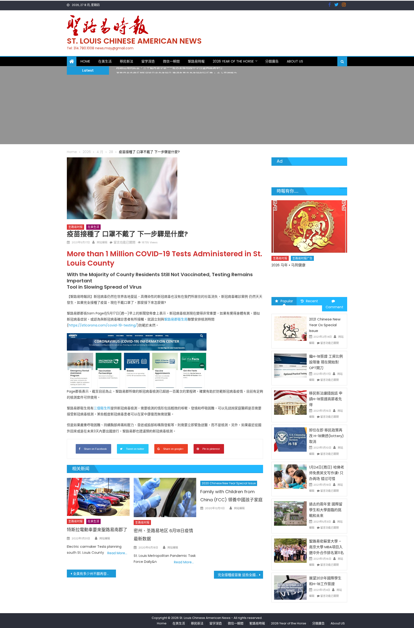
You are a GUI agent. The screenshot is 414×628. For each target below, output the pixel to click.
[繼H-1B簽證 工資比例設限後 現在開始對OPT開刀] (290, 365)
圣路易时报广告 (303, 267)
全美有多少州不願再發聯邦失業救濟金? (94, 573)
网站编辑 (102, 242)
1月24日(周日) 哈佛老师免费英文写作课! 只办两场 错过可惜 (326, 473)
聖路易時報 (196, 61)
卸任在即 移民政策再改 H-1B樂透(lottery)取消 (326, 436)
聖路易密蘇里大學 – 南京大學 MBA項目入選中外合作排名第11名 (326, 547)
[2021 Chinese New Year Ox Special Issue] (290, 328)
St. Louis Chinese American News (134, 40)
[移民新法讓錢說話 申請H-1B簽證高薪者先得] (290, 402)
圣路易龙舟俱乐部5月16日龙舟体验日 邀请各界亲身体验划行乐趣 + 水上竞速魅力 (176, 70)
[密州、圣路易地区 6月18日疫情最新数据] (165, 497)
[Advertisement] (207, 110)
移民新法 (126, 61)
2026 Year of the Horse (233, 61)
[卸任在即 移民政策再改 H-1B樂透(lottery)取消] (290, 439)
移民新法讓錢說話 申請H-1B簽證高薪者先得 (325, 399)
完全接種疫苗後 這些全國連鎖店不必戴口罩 (240, 574)
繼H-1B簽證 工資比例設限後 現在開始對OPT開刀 (326, 362)
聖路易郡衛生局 (176, 319)
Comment (334, 307)
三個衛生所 (102, 408)
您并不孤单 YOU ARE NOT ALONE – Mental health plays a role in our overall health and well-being (307, 278)
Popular (287, 301)
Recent (312, 301)
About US (295, 61)
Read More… (117, 553)
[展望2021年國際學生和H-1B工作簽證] (290, 587)
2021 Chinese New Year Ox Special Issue (324, 325)
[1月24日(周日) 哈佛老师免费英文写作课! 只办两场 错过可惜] (290, 476)
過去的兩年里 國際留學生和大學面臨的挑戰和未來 (325, 510)
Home (85, 61)
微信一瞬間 (171, 61)
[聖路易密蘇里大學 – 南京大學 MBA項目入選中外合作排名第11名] (290, 550)
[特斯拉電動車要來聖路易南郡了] (98, 497)
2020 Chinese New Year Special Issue (229, 483)
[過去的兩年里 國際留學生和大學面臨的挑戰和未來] (290, 513)
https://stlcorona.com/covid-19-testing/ (103, 325)
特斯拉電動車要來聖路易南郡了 (97, 530)
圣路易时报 (75, 227)
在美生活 (105, 61)
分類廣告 (272, 61)
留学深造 (148, 61)
